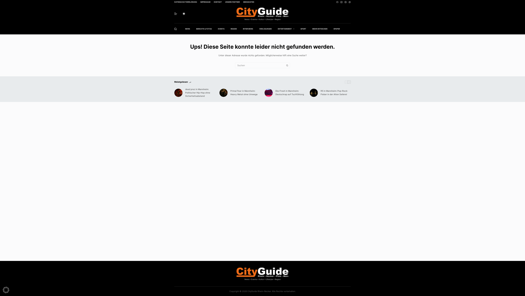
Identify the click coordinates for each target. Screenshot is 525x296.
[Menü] (175, 13)
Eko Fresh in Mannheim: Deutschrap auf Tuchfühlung (289, 93)
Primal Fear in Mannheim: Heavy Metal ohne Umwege (244, 93)
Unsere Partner (232, 2)
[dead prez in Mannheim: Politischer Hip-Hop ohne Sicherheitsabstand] (178, 93)
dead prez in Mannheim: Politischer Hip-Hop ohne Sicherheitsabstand (197, 92)
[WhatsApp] (350, 2)
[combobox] (260, 65)
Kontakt (218, 2)
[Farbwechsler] (184, 13)
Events (221, 29)
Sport (303, 29)
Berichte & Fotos (204, 29)
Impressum (205, 2)
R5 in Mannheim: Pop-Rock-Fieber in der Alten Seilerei (334, 93)
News (187, 29)
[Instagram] (346, 2)
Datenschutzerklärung (185, 2)
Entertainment (285, 29)
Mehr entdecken (319, 29)
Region (234, 29)
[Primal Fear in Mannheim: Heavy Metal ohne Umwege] (223, 93)
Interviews (248, 29)
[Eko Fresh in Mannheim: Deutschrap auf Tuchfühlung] (269, 93)
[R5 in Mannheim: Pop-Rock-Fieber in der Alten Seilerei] (314, 93)
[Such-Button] (287, 65)
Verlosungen (265, 29)
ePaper (337, 29)
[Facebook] (337, 2)
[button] (6, 290)
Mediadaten (248, 2)
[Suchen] (175, 29)
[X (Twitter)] (341, 2)
